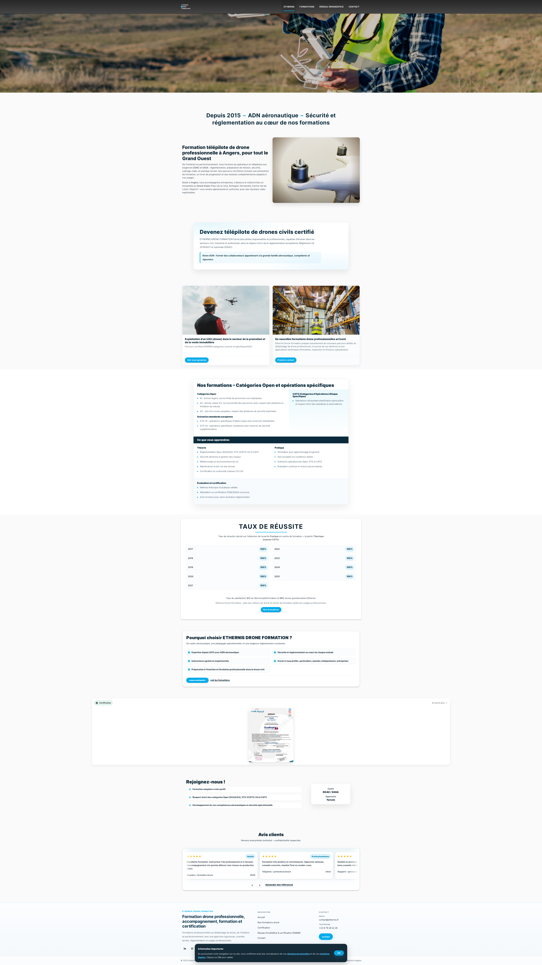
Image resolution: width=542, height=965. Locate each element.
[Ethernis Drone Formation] (186, 6)
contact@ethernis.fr (329, 919)
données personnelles (298, 954)
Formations (307, 6)
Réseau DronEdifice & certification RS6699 (279, 933)
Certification (264, 927)
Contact (354, 6)
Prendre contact (285, 360)
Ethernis (289, 6)
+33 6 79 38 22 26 (328, 928)
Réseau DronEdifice (331, 6)
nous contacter (197, 680)
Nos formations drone (268, 922)
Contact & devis (96, 50)
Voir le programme (196, 360)
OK (339, 953)
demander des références (279, 884)
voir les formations (220, 680)
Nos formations (271, 609)
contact (326, 936)
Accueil (261, 917)
